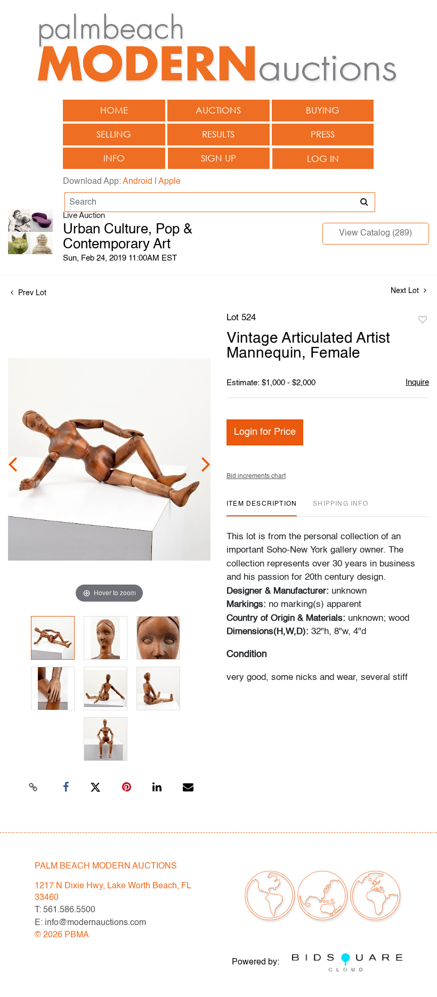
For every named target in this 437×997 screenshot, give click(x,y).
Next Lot (406, 291)
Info (114, 158)
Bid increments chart (256, 476)
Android (137, 181)
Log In (323, 158)
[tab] (261, 508)
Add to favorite (422, 320)
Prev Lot (31, 293)
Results (218, 134)
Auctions (218, 110)
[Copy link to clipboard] (33, 787)
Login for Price (265, 432)
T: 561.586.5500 (65, 910)
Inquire (417, 382)
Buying (322, 110)
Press (323, 134)
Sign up (218, 158)
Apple (169, 181)
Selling (113, 134)
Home (114, 110)
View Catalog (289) (375, 233)
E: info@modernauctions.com (90, 923)
